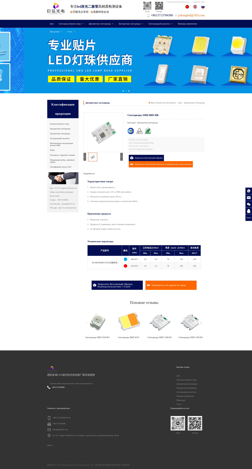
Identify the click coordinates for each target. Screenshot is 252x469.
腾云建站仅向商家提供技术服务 (108, 465)
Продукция (54, 32)
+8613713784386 (58, 387)
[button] (123, 90)
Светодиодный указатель (159, 24)
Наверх (248, 218)
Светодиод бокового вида (70, 24)
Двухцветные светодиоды (100, 24)
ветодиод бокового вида (59, 124)
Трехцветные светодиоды (130, 24)
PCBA (52, 150)
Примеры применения (187, 24)
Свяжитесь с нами (199, 2)
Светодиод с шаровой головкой (62, 155)
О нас (70, 32)
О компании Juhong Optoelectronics (177, 2)
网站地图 (125, 465)
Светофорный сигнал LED (60, 167)
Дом (52, 24)
